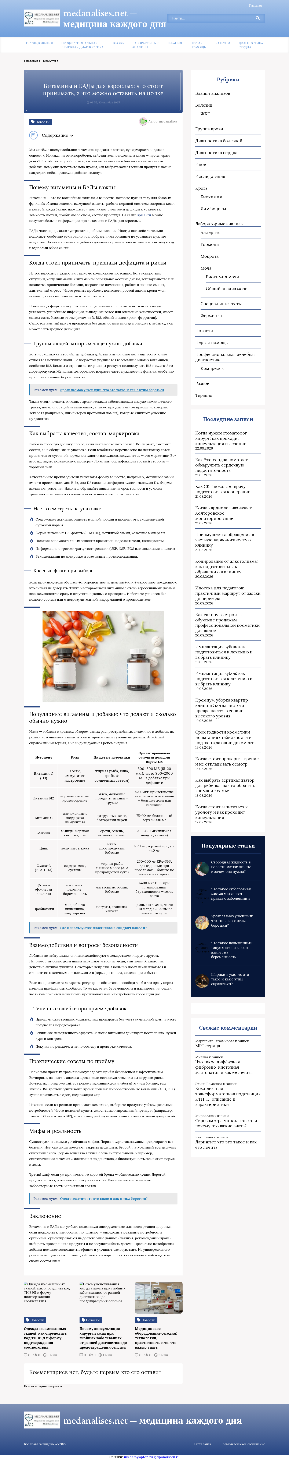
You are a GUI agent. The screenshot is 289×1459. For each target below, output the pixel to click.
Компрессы (213, 368)
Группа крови (209, 128)
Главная (255, 5)
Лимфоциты (213, 208)
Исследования (39, 43)
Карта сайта (202, 1444)
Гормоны (210, 244)
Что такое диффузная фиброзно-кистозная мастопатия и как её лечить (223, 1067)
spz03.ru (144, 215)
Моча (206, 268)
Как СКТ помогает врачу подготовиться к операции (223, 489)
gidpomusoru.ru (167, 1457)
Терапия (174, 43)
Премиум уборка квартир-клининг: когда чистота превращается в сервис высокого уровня (222, 707)
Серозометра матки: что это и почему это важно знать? (226, 1123)
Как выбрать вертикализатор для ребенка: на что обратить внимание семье (225, 785)
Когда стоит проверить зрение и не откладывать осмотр (227, 761)
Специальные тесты (221, 303)
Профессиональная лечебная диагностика (82, 45)
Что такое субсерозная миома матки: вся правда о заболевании (231, 894)
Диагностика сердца (251, 45)
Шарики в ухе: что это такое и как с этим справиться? (230, 979)
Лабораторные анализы (145, 45)
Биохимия (211, 196)
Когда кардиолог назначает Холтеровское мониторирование (223, 513)
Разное (202, 383)
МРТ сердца (207, 1045)
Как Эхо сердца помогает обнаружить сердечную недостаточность (221, 465)
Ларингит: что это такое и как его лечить (226, 1144)
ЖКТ (205, 113)
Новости (48, 61)
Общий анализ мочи (227, 288)
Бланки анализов (212, 93)
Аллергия (210, 232)
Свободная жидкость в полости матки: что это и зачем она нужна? (231, 867)
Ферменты (211, 315)
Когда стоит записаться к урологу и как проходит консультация (221, 812)
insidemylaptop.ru (138, 1457)
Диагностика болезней (218, 140)
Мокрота (210, 256)
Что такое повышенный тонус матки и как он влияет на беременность (232, 950)
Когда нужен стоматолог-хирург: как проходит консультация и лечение (222, 438)
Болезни (222, 43)
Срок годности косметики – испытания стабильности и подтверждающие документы (226, 737)
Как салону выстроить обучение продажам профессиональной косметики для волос (227, 622)
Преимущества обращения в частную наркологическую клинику (224, 540)
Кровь (118, 43)
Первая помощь (198, 45)
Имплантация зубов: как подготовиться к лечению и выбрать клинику (224, 652)
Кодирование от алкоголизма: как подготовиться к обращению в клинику (226, 566)
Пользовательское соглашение (242, 1444)
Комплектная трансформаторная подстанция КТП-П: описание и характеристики (228, 1096)
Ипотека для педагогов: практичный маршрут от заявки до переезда (228, 593)
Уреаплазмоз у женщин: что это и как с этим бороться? (232, 921)
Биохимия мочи (222, 276)
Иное (200, 164)
